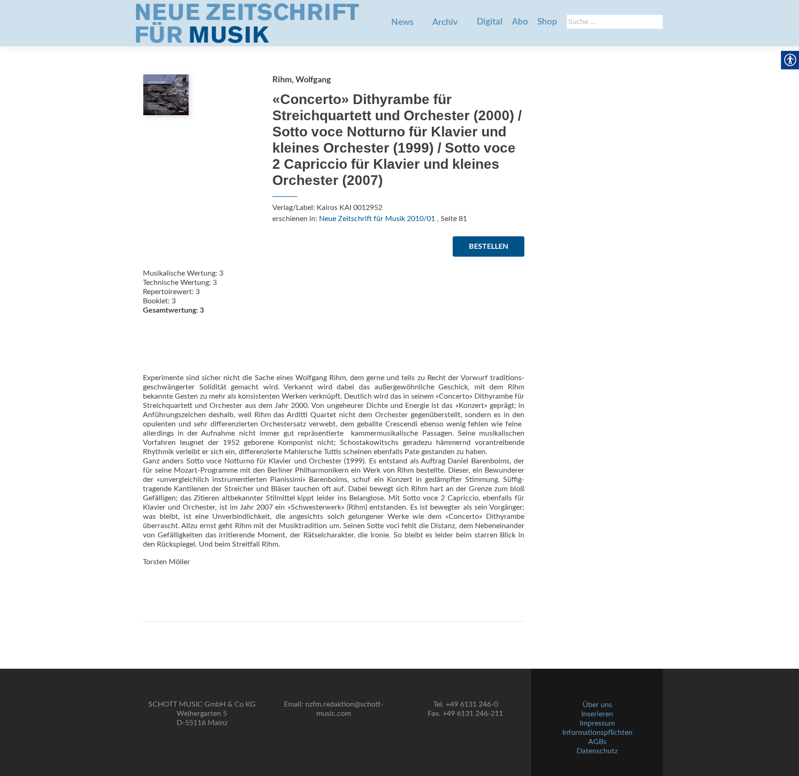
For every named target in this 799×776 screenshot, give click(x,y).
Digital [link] (490, 22)
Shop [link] (547, 22)
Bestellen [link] (488, 246)
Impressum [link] (597, 723)
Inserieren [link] (597, 714)
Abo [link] (520, 22)
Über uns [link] (597, 704)
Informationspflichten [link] (597, 732)
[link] (247, 23)
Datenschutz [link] (597, 751)
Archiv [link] (445, 22)
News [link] (402, 22)
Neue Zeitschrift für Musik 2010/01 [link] (377, 218)
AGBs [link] (597, 741)
